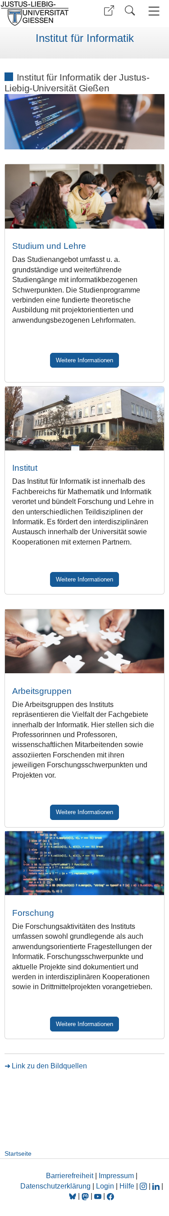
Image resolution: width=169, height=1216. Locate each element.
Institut (24, 468)
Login (106, 1186)
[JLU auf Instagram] (144, 1186)
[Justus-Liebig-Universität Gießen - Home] (41, 13)
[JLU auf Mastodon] (86, 1196)
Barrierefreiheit (69, 1176)
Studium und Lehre (49, 246)
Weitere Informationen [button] (84, 360)
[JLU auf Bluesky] (73, 1196)
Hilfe (126, 1186)
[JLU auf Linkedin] (156, 1186)
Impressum (116, 1176)
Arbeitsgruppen (42, 691)
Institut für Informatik (85, 38)
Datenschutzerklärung (55, 1186)
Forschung (33, 913)
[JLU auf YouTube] (97, 1196)
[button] (109, 10)
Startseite (18, 1153)
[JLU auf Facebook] (110, 1196)
